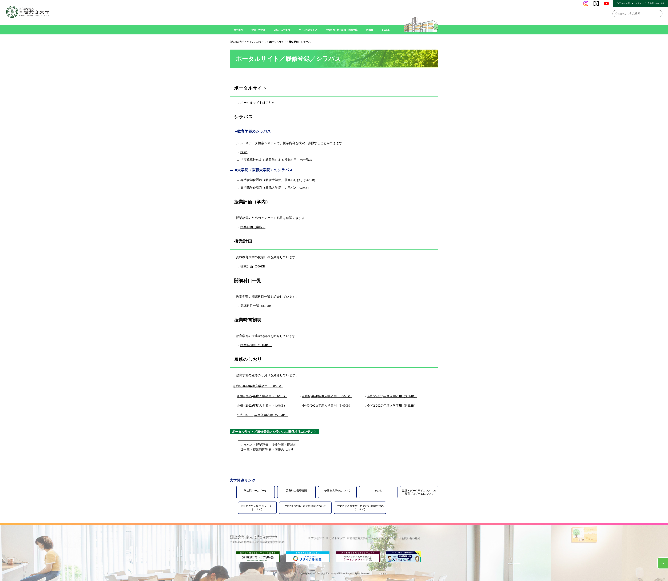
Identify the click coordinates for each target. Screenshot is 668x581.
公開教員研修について (337, 490)
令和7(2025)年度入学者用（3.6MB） (262, 396)
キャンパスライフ (308, 30)
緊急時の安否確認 (296, 490)
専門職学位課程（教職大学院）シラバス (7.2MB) (274, 187)
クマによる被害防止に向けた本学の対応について (360, 507)
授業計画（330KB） (254, 266)
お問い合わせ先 (657, 3)
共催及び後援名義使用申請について (305, 505)
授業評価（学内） (252, 227)
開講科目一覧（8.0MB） (257, 305)
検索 (244, 152)
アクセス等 (624, 3)
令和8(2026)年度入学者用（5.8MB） (258, 386)
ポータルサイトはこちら (257, 102)
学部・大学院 (258, 30)
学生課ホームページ (255, 490)
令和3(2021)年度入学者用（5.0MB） (327, 405)
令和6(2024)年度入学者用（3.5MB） (327, 396)
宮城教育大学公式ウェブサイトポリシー (372, 537)
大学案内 (238, 30)
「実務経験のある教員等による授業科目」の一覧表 (276, 160)
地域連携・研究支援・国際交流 (341, 30)
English (385, 30)
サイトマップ (639, 3)
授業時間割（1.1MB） (256, 345)
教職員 (369, 30)
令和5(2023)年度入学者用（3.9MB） (392, 396)
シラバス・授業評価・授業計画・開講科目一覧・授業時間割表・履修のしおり (268, 447)
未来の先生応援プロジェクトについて (257, 507)
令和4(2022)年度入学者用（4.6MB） (262, 405)
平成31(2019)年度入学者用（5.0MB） (262, 415)
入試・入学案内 (282, 30)
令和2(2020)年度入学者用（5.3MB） (392, 405)
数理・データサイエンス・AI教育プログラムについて (419, 492)
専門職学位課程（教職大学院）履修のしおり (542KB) (278, 180)
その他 (378, 490)
